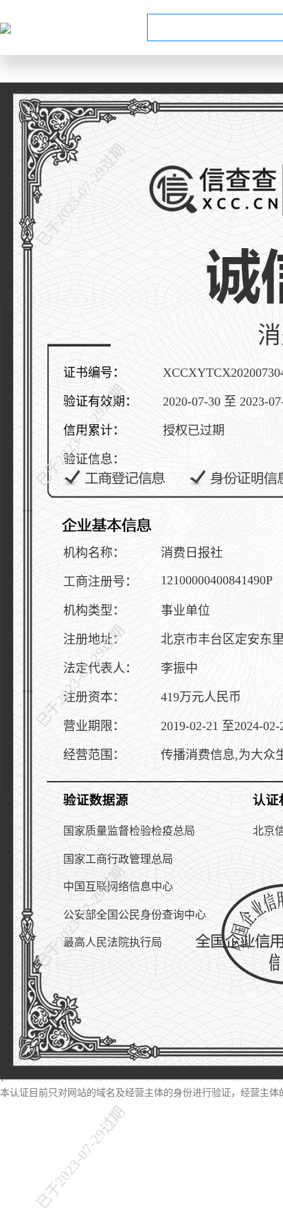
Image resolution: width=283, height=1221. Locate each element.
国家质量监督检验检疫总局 (129, 831)
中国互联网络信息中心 (118, 886)
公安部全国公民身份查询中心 (134, 915)
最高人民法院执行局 (112, 942)
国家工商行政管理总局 (118, 859)
